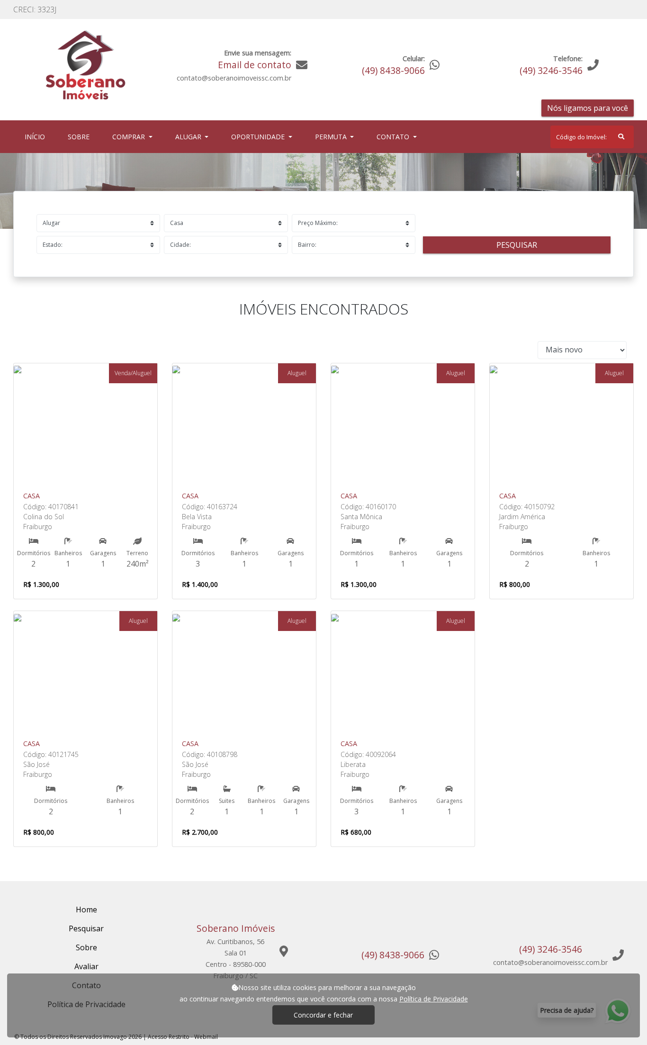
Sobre (80, 136)
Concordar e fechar (323, 1014)
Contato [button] (394, 136)
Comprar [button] (129, 136)
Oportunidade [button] (259, 136)
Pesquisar (516, 245)
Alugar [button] (189, 136)
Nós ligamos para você (587, 108)
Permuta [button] (332, 136)
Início (37, 136)
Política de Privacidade (433, 998)
